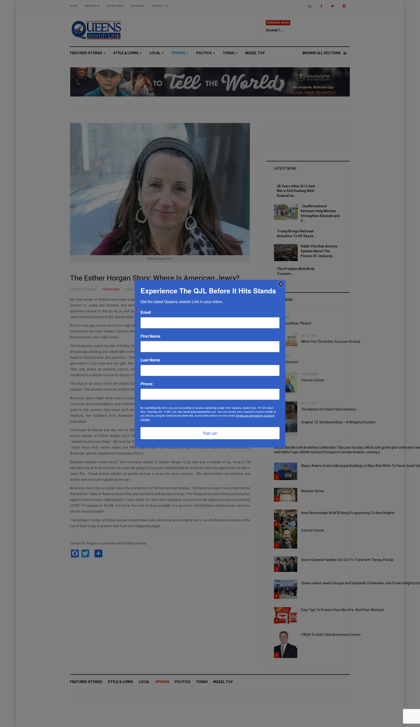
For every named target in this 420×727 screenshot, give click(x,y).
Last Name (150, 360)
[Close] (281, 284)
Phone (146, 384)
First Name (150, 336)
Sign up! (210, 433)
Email (145, 312)
